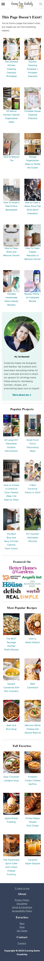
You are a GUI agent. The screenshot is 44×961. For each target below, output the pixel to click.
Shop (22, 927)
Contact (22, 943)
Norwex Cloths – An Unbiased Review (32, 298)
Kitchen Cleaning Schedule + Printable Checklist (32, 69)
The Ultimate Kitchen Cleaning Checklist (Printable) (11, 69)
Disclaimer (22, 903)
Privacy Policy (22, 900)
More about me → (22, 394)
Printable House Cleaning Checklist (32, 115)
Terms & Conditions (22, 907)
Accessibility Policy (22, 911)
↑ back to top (22, 888)
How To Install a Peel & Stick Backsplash (11, 206)
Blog (22, 923)
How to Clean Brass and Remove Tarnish (11, 252)
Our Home (22, 930)
